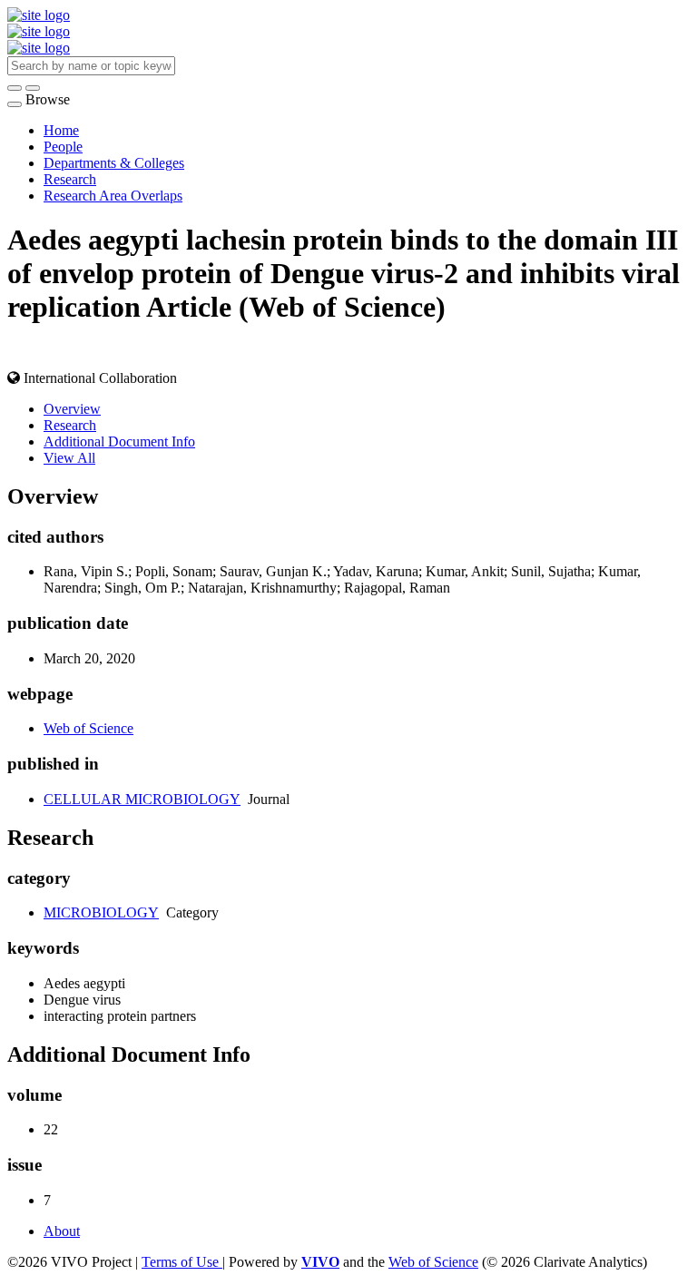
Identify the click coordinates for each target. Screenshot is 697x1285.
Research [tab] (70, 425)
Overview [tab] (72, 409)
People (63, 146)
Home (61, 130)
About (62, 1231)
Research (70, 179)
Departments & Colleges (114, 163)
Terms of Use (182, 1262)
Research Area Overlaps (113, 195)
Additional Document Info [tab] (119, 441)
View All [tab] (69, 458)
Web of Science (88, 728)
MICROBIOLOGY (101, 912)
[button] (14, 88)
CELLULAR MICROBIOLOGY (142, 799)
